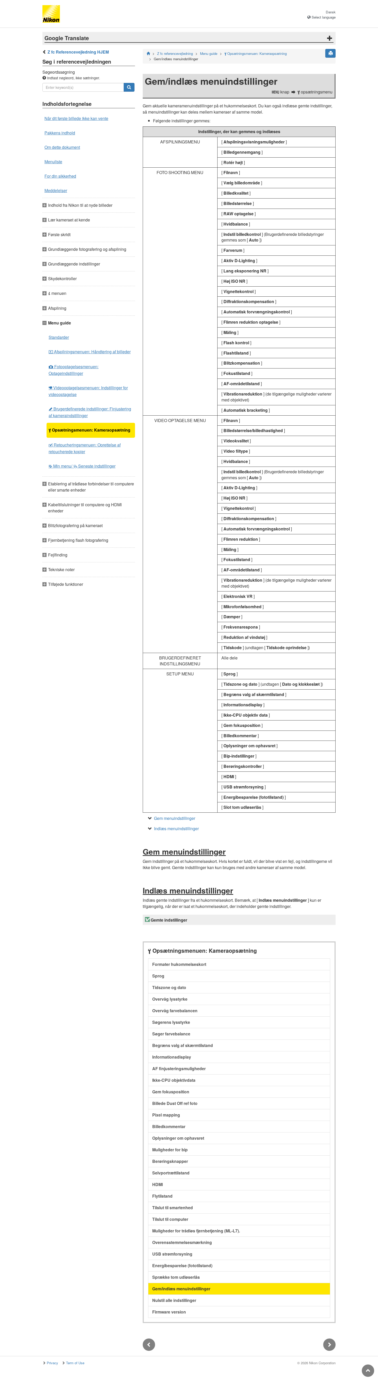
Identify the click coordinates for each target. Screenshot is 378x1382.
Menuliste (53, 162)
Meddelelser (55, 190)
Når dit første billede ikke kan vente (76, 118)
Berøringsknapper (170, 1161)
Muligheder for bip (170, 1150)
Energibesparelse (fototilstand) (182, 1265)
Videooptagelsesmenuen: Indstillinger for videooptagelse (88, 391)
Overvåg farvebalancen (174, 1011)
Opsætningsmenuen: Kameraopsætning (89, 430)
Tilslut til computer (170, 1219)
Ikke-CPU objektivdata (173, 1080)
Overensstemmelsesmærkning (182, 1242)
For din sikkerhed (60, 176)
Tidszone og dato (169, 987)
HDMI (157, 1184)
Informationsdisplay (171, 1057)
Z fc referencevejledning (175, 53)
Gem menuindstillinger (174, 818)
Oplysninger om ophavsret (178, 1138)
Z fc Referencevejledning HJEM (78, 52)
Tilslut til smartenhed (172, 1208)
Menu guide (208, 53)
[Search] (129, 87)
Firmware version (169, 1312)
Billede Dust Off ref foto (174, 1103)
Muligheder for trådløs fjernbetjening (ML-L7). (196, 1231)
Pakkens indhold (59, 133)
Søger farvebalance (171, 1034)
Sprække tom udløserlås (176, 1277)
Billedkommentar (168, 1126)
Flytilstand (162, 1196)
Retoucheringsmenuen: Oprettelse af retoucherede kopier (85, 448)
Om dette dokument (62, 147)
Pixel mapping (166, 1115)
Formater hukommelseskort (179, 964)
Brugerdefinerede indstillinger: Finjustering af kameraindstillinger (90, 412)
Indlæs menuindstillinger (176, 828)
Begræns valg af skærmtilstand (182, 1045)
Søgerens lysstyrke (171, 1022)
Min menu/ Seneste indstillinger (82, 466)
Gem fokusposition (170, 1092)
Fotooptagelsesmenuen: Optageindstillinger (73, 370)
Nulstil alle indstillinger (174, 1300)
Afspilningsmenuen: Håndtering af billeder (90, 352)
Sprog (158, 976)
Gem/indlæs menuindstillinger (181, 1289)
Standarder (59, 337)
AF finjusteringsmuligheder (179, 1068)
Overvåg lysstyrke (169, 999)
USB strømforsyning (172, 1254)
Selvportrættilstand (171, 1173)
